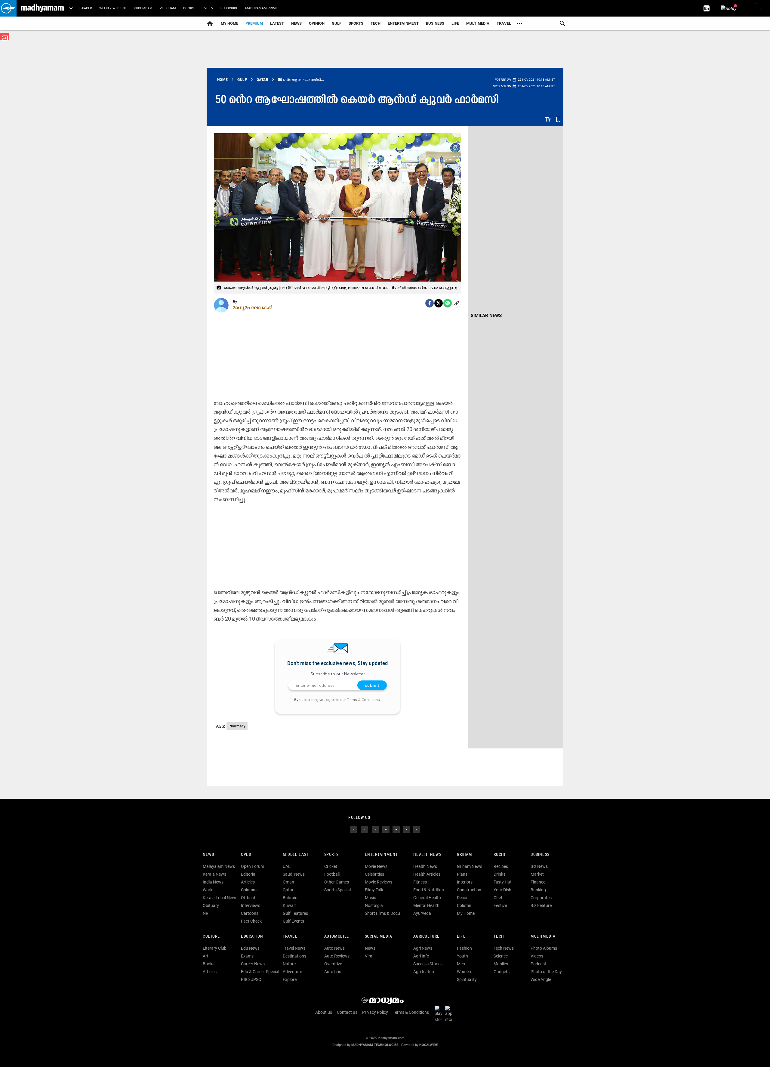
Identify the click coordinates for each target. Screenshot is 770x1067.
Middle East (296, 855)
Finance (538, 882)
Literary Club (214, 948)
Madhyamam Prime (261, 8)
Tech (499, 936)
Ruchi (499, 855)
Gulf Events (293, 921)
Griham (464, 855)
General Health (427, 897)
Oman (288, 882)
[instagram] (376, 829)
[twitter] (365, 829)
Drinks (499, 874)
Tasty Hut (503, 882)
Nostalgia (374, 905)
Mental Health (426, 905)
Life (455, 23)
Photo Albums (544, 948)
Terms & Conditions (363, 699)
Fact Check (251, 921)
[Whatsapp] (447, 303)
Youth (462, 956)
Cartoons (249, 913)
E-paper (85, 8)
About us (323, 1012)
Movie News (376, 866)
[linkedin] (386, 829)
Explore (290, 979)
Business (435, 23)
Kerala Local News (220, 897)
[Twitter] (438, 303)
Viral (369, 956)
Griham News (469, 866)
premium (254, 23)
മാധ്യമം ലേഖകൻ (253, 307)
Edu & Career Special (260, 971)
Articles (248, 882)
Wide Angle (541, 979)
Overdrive (333, 963)
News (296, 23)
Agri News (422, 948)
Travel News (294, 948)
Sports (356, 23)
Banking (538, 889)
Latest (277, 23)
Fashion (464, 948)
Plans (462, 874)
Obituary (211, 905)
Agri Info (421, 956)
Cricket (330, 866)
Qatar (288, 889)
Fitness (420, 882)
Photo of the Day (546, 971)
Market (537, 874)
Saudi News (294, 874)
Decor (462, 897)
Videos (537, 956)
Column (464, 905)
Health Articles (426, 874)
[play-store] (439, 1013)
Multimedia (477, 23)
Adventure (292, 971)
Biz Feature (541, 905)
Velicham (168, 8)
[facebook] (429, 303)
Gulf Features (295, 913)
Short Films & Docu (382, 913)
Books (188, 8)
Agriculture (426, 936)
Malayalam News (219, 866)
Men (461, 963)
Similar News (486, 315)
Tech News (504, 948)
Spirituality (467, 979)
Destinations (294, 956)
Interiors (465, 882)
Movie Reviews (378, 882)
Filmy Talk (374, 889)
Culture (211, 936)
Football (332, 874)
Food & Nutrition (428, 889)
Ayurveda (422, 913)
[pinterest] (416, 829)
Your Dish (502, 889)
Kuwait (289, 905)
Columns (249, 889)
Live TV (207, 8)
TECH (375, 23)
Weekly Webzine (113, 8)
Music (370, 897)
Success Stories (427, 963)
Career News (253, 963)
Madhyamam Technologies (375, 1045)
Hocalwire (428, 1045)
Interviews (250, 905)
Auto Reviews (337, 956)
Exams (247, 956)
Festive (500, 905)
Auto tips (332, 971)
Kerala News (214, 874)
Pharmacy (237, 726)
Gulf (336, 23)
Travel (504, 23)
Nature (289, 963)
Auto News (334, 948)
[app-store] (450, 1013)
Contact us (347, 1012)
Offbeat (248, 897)
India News (213, 882)
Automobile (336, 936)
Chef (498, 897)
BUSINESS (540, 855)
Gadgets (502, 971)
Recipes (501, 866)
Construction (469, 889)
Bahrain (290, 897)
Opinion (317, 23)
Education (252, 936)
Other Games (336, 882)
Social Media (378, 936)
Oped (246, 855)
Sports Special (337, 889)
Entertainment (403, 23)
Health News (427, 855)
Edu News (250, 948)
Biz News (539, 866)
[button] (8, 8)
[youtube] (396, 829)
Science (501, 956)
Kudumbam (143, 8)
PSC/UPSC (251, 979)
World (208, 889)
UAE (287, 866)
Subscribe (229, 8)
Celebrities (374, 874)
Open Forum (252, 866)
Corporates (541, 897)
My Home (229, 23)
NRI (206, 913)
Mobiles (501, 963)
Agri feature (424, 971)
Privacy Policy (375, 1012)
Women (464, 971)
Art (205, 956)
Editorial (248, 874)
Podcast (538, 963)
